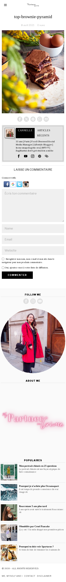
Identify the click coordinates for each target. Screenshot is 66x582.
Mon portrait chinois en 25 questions (38, 466)
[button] (7, 184)
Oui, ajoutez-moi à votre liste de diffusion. (26, 267)
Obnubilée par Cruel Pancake (34, 526)
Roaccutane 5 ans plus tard (33, 506)
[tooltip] (19, 119)
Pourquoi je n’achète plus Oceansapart (39, 486)
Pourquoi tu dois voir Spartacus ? (36, 546)
